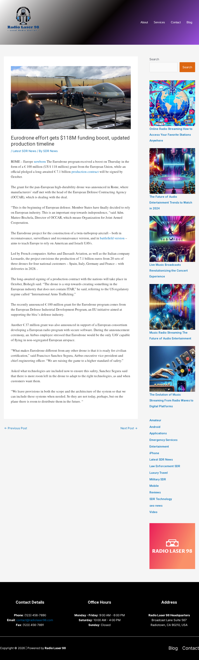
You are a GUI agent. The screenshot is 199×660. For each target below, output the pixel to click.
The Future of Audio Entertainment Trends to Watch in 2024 (170, 202)
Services (159, 22)
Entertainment (159, 446)
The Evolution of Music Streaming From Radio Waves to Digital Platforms (171, 400)
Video (153, 512)
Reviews (155, 492)
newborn (40, 161)
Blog (189, 22)
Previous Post (15, 428)
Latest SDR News (24, 151)
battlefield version (112, 238)
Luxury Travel (158, 473)
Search (154, 59)
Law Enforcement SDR (164, 466)
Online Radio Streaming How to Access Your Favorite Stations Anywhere (170, 134)
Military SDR (157, 479)
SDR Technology (160, 499)
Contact (176, 22)
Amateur (155, 420)
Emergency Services (163, 440)
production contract (85, 171)
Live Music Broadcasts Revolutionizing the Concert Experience (168, 270)
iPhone (154, 453)
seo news (155, 505)
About (144, 22)
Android (154, 427)
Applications (158, 433)
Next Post (128, 428)
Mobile (154, 486)
